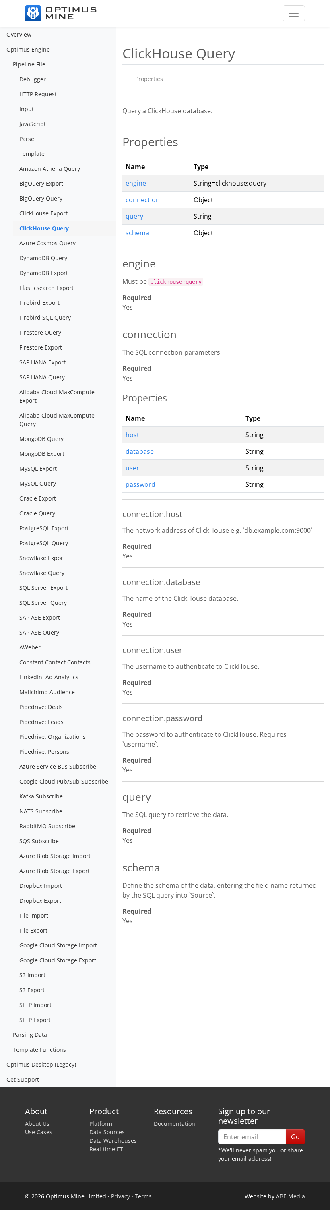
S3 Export (32, 990)
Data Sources (107, 1132)
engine (136, 183)
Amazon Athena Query (49, 168)
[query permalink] (118, 797)
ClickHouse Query (44, 228)
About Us (37, 1123)
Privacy (120, 1196)
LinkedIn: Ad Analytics (48, 677)
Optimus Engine (28, 49)
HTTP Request (38, 94)
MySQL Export (38, 468)
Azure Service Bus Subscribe (57, 766)
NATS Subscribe (40, 811)
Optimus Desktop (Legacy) (41, 1064)
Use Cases (38, 1132)
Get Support (22, 1079)
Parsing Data (30, 1034)
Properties (149, 79)
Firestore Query (40, 332)
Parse (26, 139)
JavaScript (32, 124)
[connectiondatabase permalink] (118, 582)
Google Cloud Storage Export (57, 960)
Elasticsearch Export (46, 288)
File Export (33, 930)
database (140, 451)
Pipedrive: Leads (41, 722)
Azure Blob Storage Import (55, 856)
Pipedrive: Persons (44, 751)
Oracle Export (37, 498)
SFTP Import (35, 1005)
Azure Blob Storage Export (54, 871)
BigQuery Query (40, 198)
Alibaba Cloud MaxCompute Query (57, 420)
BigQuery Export (41, 183)
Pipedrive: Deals (41, 707)
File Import (33, 915)
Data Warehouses (113, 1140)
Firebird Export (39, 302)
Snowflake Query (41, 573)
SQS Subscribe (39, 841)
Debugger (32, 79)
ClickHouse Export (43, 213)
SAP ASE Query (39, 632)
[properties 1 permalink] (118, 398)
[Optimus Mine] (61, 13)
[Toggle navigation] (294, 13)
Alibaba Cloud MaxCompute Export (57, 396)
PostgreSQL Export (44, 528)
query (134, 216)
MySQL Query (37, 483)
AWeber (30, 647)
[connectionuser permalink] (118, 650)
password (140, 484)
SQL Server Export (43, 588)
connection (143, 199)
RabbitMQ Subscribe (47, 826)
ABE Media (290, 1196)
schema (137, 232)
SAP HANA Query (42, 377)
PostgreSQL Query (43, 543)
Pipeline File (29, 64)
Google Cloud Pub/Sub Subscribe (63, 781)
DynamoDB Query (43, 258)
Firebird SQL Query (45, 317)
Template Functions (39, 1049)
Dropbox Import (40, 885)
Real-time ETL (107, 1149)
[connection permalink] (118, 335)
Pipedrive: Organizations (52, 736)
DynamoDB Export (43, 273)
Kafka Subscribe (41, 796)
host (132, 434)
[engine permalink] (118, 264)
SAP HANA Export (42, 362)
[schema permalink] (118, 868)
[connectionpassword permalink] (118, 718)
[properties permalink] (118, 142)
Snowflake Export (42, 558)
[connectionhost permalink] (118, 514)
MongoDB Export (41, 453)
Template (32, 153)
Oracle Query (37, 513)
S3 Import (32, 975)
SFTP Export (35, 1020)
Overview (18, 34)
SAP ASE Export (39, 617)
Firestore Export (40, 347)
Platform (100, 1123)
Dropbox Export (40, 900)
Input (26, 109)
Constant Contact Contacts (55, 662)
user (132, 467)
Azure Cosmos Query (47, 243)
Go (295, 1136)
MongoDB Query (41, 439)
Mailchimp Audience (47, 692)
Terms (143, 1196)
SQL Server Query (43, 602)
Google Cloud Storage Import (58, 945)
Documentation (174, 1123)
